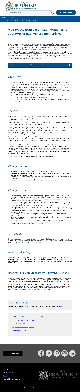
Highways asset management (23, 327)
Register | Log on (66, 12)
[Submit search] (52, 12)
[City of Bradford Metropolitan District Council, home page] (20, 9)
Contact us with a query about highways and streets (28, 65)
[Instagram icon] (65, 359)
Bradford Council (8, 17)
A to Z (5, 376)
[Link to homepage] (57, 374)
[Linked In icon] (73, 359)
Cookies (6, 369)
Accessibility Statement (11, 379)
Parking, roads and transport (17, 19)
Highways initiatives (19, 323)
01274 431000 (63, 306)
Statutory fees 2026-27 (20, 330)
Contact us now (13, 353)
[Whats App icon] (57, 359)
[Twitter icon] (49, 359)
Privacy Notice (8, 372)
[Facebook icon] (42, 359)
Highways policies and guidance (23, 320)
